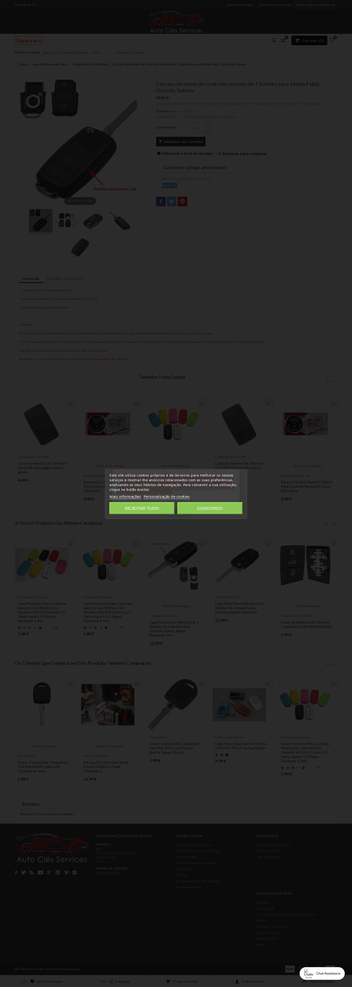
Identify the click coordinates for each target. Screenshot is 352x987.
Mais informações (125, 496)
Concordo (210, 508)
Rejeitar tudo (142, 508)
